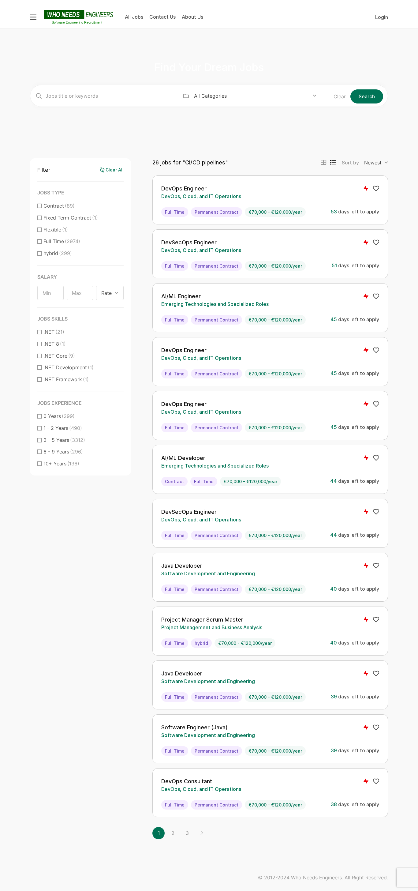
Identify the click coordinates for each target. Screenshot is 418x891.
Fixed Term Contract (70, 218)
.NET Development (68, 367)
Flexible (55, 230)
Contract (59, 206)
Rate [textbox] (106, 293)
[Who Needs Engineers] (79, 16)
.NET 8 (54, 344)
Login (381, 17)
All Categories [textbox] (210, 96)
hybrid (57, 253)
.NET (53, 332)
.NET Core (59, 356)
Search (367, 96)
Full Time (61, 241)
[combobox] (255, 96)
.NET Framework (66, 379)
